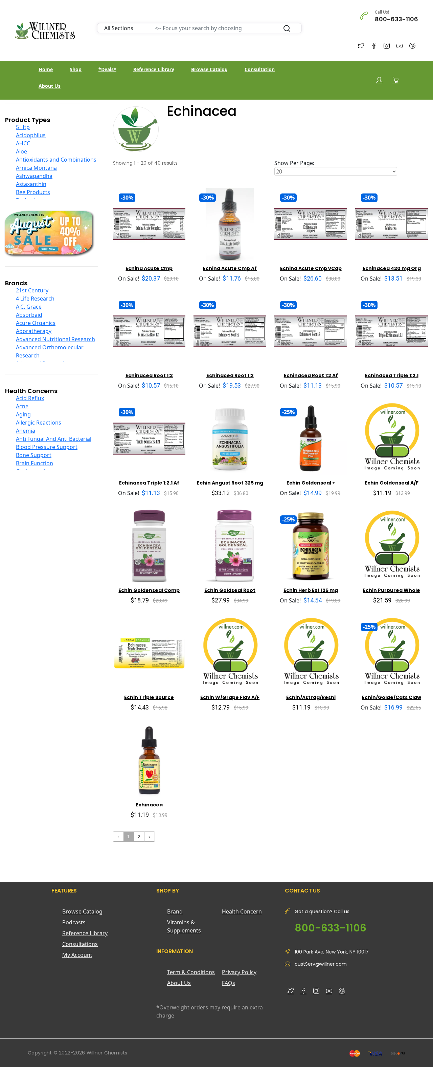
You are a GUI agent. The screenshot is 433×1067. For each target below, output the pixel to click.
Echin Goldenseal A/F (391, 482)
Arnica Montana (36, 167)
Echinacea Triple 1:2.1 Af (149, 482)
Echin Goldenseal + (311, 482)
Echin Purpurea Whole (391, 590)
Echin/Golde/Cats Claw (391, 697)
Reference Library (153, 69)
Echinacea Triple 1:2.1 (391, 375)
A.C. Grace (29, 306)
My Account (77, 955)
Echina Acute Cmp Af (230, 268)
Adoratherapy (33, 331)
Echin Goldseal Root (229, 590)
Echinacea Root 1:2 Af (311, 375)
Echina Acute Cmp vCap (311, 268)
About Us (50, 86)
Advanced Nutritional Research (55, 339)
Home (46, 69)
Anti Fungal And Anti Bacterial (53, 439)
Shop (76, 69)
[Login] (379, 80)
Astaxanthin (31, 184)
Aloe (21, 151)
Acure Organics (35, 323)
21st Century (32, 290)
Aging (23, 414)
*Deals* (107, 69)
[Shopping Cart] (395, 80)
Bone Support (33, 455)
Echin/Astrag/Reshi (311, 697)
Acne (22, 406)
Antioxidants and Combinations (56, 159)
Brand (175, 911)
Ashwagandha (34, 176)
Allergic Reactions (38, 422)
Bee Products (33, 192)
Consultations (80, 944)
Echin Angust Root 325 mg (230, 482)
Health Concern (242, 911)
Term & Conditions (191, 972)
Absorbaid (29, 315)
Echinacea (149, 804)
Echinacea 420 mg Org (392, 268)
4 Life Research (35, 298)
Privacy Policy (239, 972)
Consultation (260, 69)
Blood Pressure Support (46, 447)
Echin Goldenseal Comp (149, 590)
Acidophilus (31, 135)
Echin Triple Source (149, 697)
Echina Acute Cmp (149, 268)
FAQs (228, 983)
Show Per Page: (294, 163)
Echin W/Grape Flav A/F (229, 697)
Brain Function (34, 463)
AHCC (23, 143)
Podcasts (74, 922)
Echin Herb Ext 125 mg (310, 590)
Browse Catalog (209, 69)
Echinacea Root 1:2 (149, 375)
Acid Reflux (30, 398)
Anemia (25, 430)
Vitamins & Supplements (184, 926)
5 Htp (23, 127)
